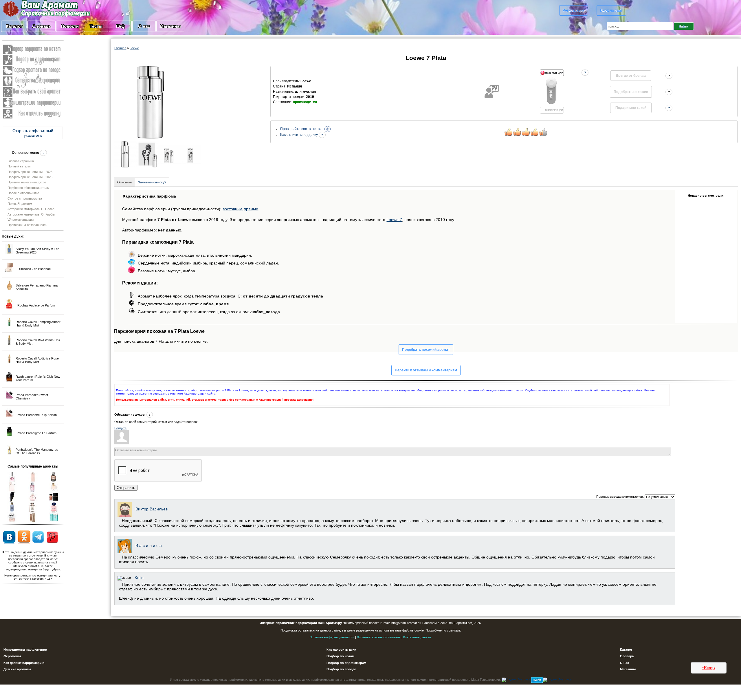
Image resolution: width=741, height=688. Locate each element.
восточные (233, 209)
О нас (144, 26)
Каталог (14, 26)
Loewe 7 (394, 219)
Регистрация (573, 10)
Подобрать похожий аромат (426, 350)
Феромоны (12, 656)
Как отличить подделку (299, 135)
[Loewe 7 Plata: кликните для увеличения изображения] (150, 102)
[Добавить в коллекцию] (552, 91)
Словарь (41, 26)
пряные (251, 209)
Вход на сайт (611, 10)
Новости (70, 26)
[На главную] (32, 8)
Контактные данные (417, 637)
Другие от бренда (631, 76)
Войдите (120, 428)
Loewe (134, 48)
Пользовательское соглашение (379, 637)
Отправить (126, 488)
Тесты (96, 26)
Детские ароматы (17, 669)
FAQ (120, 26)
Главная (120, 48)
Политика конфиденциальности (332, 637)
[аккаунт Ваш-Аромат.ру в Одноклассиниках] (24, 537)
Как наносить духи (341, 649)
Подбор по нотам (340, 656)
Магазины (170, 26)
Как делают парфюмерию (23, 663)
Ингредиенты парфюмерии (25, 649)
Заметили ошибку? (152, 182)
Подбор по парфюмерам (346, 663)
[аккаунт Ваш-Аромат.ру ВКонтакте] (9, 537)
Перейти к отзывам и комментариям (426, 370)
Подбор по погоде (341, 669)
